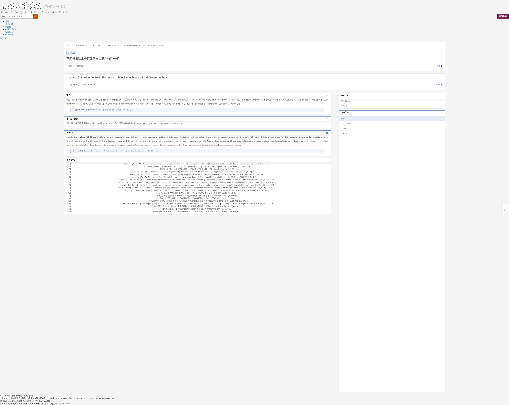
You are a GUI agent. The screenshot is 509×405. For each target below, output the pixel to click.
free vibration (121, 151)
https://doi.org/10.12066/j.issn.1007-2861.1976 (145, 45)
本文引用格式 (346, 123)
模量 (83, 110)
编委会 (8, 27)
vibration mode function (136, 151)
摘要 (343, 118)
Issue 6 (110, 45)
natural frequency (153, 151)
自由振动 (112, 110)
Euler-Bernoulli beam (107, 151)
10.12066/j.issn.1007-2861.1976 (171, 123)
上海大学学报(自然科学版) (77, 45)
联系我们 (9, 35)
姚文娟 (80, 66)
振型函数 (121, 110)
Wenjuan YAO (88, 85)
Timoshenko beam (91, 151)
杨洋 (70, 66)
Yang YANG (73, 85)
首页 (7, 21)
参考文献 (344, 134)
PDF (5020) (345, 101)
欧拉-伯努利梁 (102, 110)
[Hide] (505, 210)
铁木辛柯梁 (90, 110)
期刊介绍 (9, 24)
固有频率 (129, 110)
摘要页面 (344, 106)
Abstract (344, 128)
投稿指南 (9, 32)
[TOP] (505, 205)
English (3, 39)
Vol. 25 (100, 45)
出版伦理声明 (10, 29)
